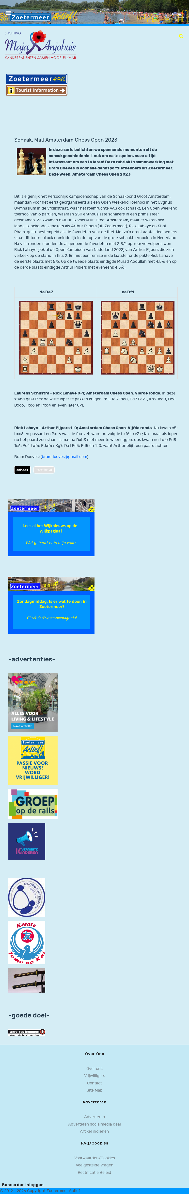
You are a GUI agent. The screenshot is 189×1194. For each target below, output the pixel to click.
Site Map (95, 1090)
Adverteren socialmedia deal (94, 1124)
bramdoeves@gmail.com (64, 457)
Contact (94, 1083)
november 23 (44, 469)
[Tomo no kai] (26, 942)
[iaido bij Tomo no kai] (26, 980)
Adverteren (94, 1117)
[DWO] (26, 897)
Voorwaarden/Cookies (94, 1158)
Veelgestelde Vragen (94, 1165)
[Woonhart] (33, 702)
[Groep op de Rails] (33, 803)
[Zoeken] (181, 36)
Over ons (94, 1068)
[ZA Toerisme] (36, 84)
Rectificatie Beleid (94, 1172)
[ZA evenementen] (51, 605)
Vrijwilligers (94, 1076)
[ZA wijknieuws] (51, 527)
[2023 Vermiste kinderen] (26, 841)
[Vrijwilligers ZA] (33, 760)
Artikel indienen (94, 1131)
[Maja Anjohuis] (40, 45)
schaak (22, 470)
